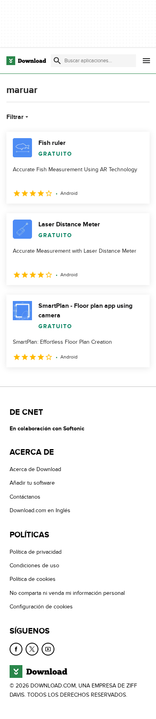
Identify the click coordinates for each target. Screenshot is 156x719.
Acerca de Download (35, 469)
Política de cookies (33, 579)
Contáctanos (25, 496)
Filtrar (15, 117)
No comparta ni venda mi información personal (67, 593)
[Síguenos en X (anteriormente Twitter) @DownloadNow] (32, 649)
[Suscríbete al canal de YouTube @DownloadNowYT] (48, 649)
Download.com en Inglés (40, 510)
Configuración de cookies (41, 606)
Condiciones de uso (34, 565)
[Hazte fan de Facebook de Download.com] (16, 649)
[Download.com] (26, 60)
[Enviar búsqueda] (57, 60)
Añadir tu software (32, 483)
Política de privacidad (36, 552)
